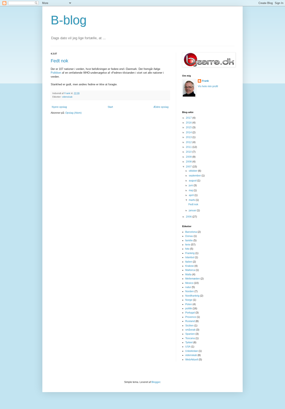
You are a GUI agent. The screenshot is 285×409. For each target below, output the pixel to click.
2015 (189, 127)
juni (191, 185)
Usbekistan (191, 351)
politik (188, 308)
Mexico (189, 283)
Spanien (190, 333)
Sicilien (189, 325)
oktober (193, 170)
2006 (189, 216)
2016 (189, 122)
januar (193, 210)
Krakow (189, 265)
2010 (189, 151)
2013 (189, 137)
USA (187, 346)
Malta (188, 274)
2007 (189, 166)
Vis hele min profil (208, 86)
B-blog (69, 20)
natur (188, 287)
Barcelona (191, 231)
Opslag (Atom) (73, 112)
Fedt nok (59, 60)
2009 (189, 156)
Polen (188, 304)
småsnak (190, 329)
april (191, 195)
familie (189, 240)
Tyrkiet (189, 342)
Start (110, 107)
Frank (205, 80)
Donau (189, 236)
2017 (189, 117)
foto (187, 248)
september (195, 175)
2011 (189, 147)
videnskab (67, 97)
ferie (187, 244)
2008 (189, 161)
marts (192, 200)
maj (191, 190)
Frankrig (190, 253)
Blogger (155, 382)
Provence (190, 317)
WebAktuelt (191, 359)
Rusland (190, 321)
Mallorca (190, 270)
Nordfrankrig (192, 295)
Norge (188, 299)
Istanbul (189, 257)
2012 (189, 142)
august (193, 180)
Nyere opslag (59, 107)
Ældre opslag (161, 107)
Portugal (190, 312)
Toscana (190, 338)
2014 (189, 132)
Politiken (56, 72)
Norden (189, 291)
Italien (188, 261)
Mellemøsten (192, 278)
